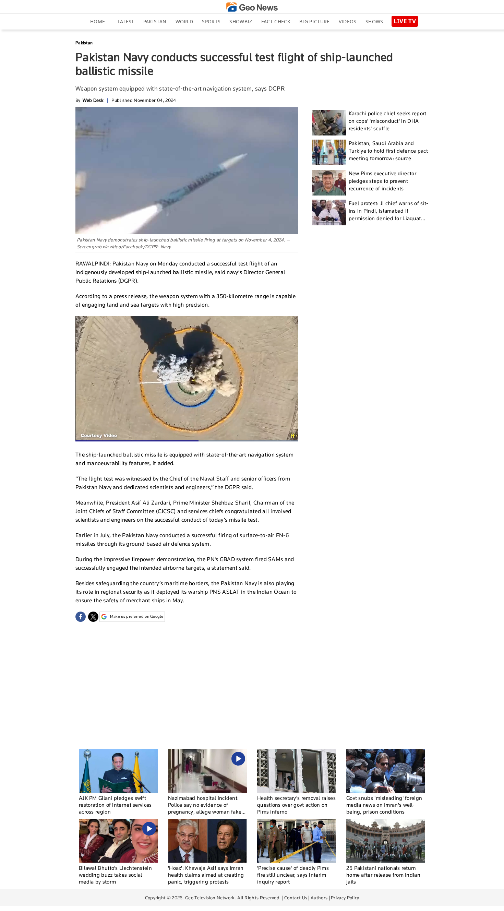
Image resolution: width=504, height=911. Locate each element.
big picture (314, 21)
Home (97, 21)
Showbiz (240, 21)
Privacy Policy (345, 897)
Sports (211, 21)
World (184, 21)
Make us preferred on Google (136, 616)
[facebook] (80, 617)
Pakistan (154, 21)
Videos (348, 21)
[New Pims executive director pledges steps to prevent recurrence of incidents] (329, 183)
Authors (319, 897)
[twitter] (93, 617)
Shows (374, 21)
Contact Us (295, 897)
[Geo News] (252, 7)
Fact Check (275, 21)
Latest (126, 21)
